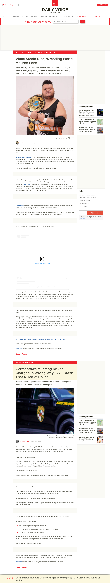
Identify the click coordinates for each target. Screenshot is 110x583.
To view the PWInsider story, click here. (52, 339)
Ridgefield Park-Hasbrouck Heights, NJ (37, 52)
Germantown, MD (25, 362)
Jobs (90, 16)
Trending (66, 16)
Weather (75, 16)
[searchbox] (12, 5)
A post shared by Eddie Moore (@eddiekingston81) (42, 287)
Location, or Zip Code (84, 200)
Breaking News (18, 16)
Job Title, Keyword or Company (87, 195)
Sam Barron (22, 143)
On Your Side (43, 16)
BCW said (27, 184)
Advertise (98, 16)
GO (83, 21)
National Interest (55, 16)
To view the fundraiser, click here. (27, 339)
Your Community (31, 16)
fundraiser (20, 206)
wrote (55, 292)
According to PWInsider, (24, 157)
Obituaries (83, 16)
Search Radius (83, 206)
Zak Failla (22, 441)
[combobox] (10, 5)
